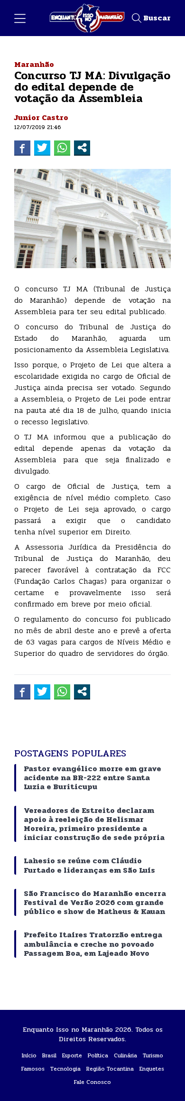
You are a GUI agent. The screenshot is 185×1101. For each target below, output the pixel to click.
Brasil (49, 1055)
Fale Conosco (92, 1082)
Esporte (72, 1055)
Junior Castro (41, 117)
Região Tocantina (110, 1068)
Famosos (33, 1068)
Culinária (125, 1055)
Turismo (153, 1055)
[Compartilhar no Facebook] (22, 147)
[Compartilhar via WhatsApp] (62, 147)
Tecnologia (65, 1068)
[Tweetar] (42, 147)
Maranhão (34, 64)
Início (29, 1055)
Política (98, 1055)
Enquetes (151, 1068)
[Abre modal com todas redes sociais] (82, 147)
